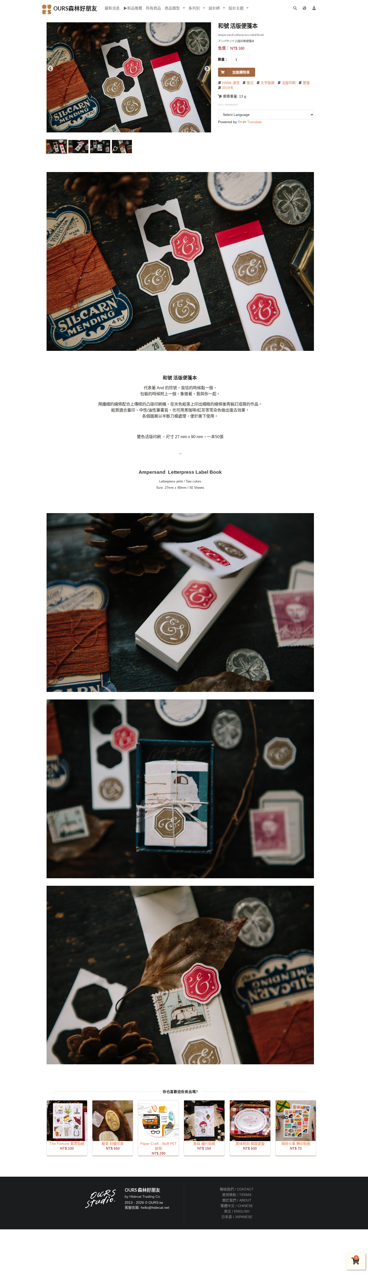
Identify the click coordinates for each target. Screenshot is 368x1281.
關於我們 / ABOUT (236, 1200)
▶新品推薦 (132, 8)
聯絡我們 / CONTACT (237, 1189)
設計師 (214, 8)
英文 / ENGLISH (236, 1211)
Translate (254, 122)
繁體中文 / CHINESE (237, 1206)
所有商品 (153, 8)
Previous (50, 68)
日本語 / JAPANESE (236, 1217)
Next (207, 68)
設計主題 (236, 8)
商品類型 (172, 8)
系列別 (194, 8)
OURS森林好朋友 (74, 8)
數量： (223, 59)
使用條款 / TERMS (236, 1195)
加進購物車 (241, 72)
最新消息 (112, 8)
